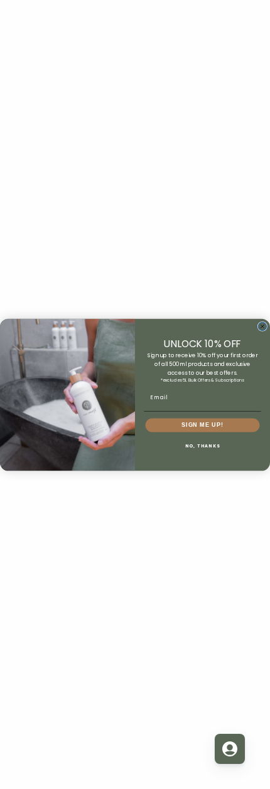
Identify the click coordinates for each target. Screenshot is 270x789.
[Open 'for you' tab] (230, 749)
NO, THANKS (202, 445)
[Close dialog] (262, 326)
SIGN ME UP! (202, 424)
